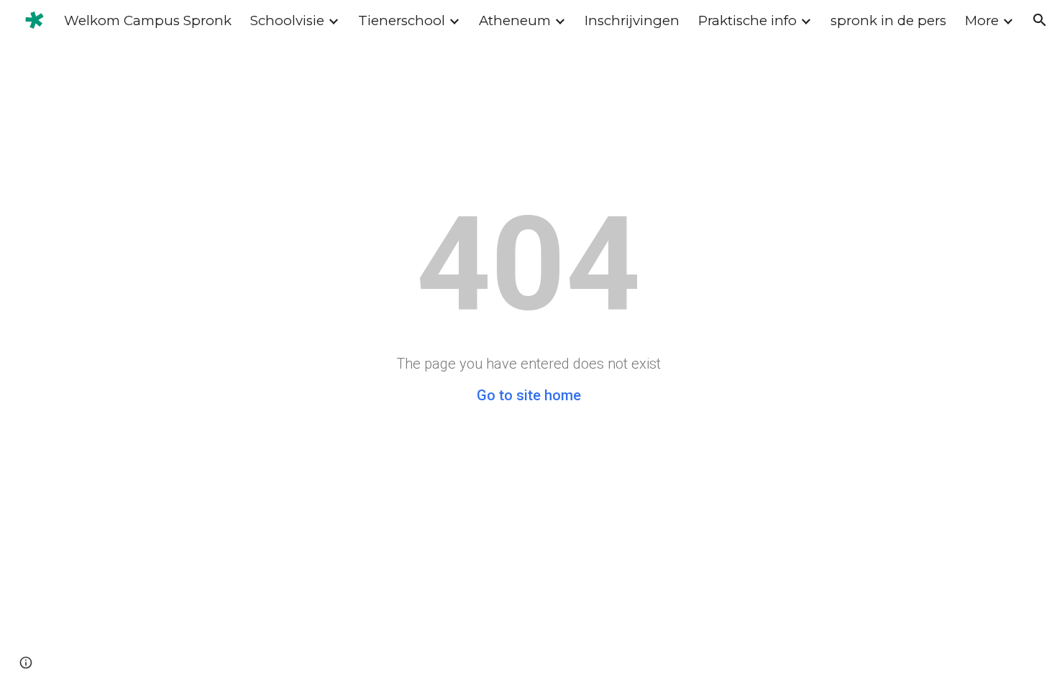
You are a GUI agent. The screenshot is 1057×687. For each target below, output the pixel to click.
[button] (1039, 20)
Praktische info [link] (747, 20)
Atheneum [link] (515, 20)
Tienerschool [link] (401, 20)
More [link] (982, 20)
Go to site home (529, 395)
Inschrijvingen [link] (632, 20)
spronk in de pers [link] (888, 20)
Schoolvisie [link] (287, 20)
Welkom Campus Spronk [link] (148, 20)
